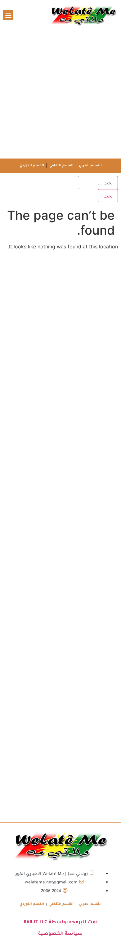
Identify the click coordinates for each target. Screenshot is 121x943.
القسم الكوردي (32, 166)
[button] (8, 15)
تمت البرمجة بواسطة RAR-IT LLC (61, 922)
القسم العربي (90, 166)
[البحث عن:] (98, 182)
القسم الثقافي (61, 166)
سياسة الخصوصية (60, 934)
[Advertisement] (60, 94)
